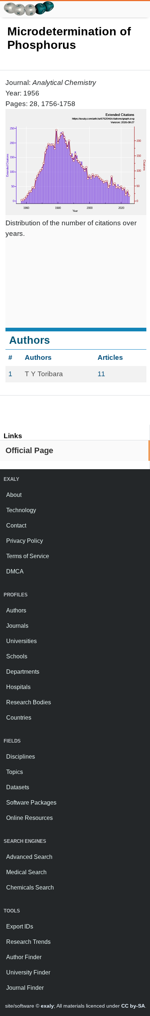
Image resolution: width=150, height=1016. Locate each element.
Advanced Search (29, 857)
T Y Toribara (44, 374)
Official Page (29, 450)
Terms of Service (27, 556)
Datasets (17, 787)
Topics (14, 772)
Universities (21, 641)
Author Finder (24, 957)
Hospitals (18, 687)
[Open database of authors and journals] (29, 4)
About (13, 495)
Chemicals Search (30, 887)
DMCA (15, 571)
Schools (16, 656)
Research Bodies (28, 702)
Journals (17, 626)
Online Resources (29, 818)
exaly (47, 1006)
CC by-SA (133, 1006)
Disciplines (20, 757)
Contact (16, 525)
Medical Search (26, 872)
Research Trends (28, 942)
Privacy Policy (24, 541)
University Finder (28, 972)
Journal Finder (25, 988)
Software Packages (31, 802)
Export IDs (19, 926)
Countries (18, 718)
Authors (16, 610)
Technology (21, 510)
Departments (22, 672)
